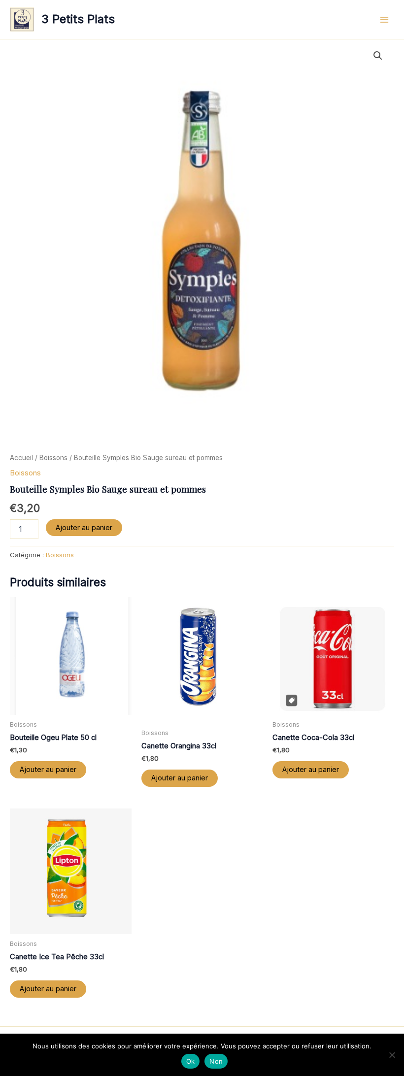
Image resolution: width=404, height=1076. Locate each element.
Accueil (21, 458)
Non (216, 1061)
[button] (378, 56)
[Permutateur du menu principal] (384, 19)
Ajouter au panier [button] (48, 769)
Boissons (53, 458)
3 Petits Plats (78, 19)
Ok (190, 1061)
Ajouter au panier (84, 527)
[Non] (392, 1055)
